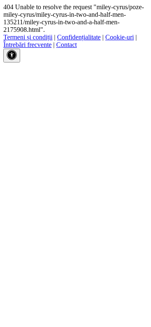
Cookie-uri (119, 37)
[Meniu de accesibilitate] (11, 55)
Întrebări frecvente (27, 44)
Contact (66, 44)
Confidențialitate (79, 37)
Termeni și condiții (27, 37)
